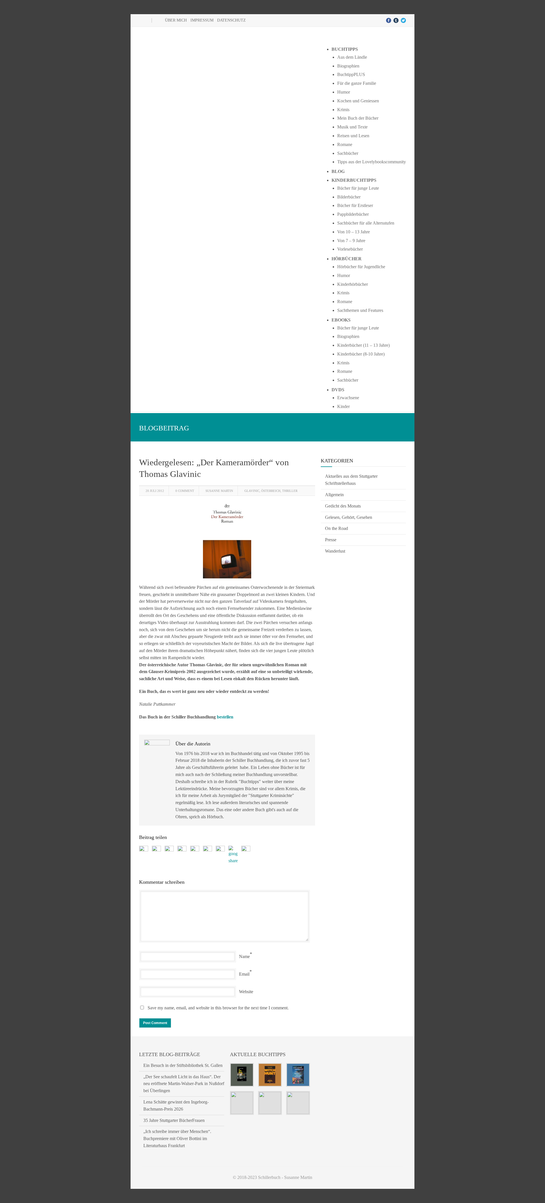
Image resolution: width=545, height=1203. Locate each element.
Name (244, 956)
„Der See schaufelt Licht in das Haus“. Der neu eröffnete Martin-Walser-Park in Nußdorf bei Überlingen (183, 1083)
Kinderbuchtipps (354, 180)
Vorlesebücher (350, 249)
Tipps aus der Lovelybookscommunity (371, 161)
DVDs (338, 389)
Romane (344, 144)
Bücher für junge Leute (358, 188)
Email (244, 974)
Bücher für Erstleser (355, 205)
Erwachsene (348, 397)
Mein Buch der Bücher (357, 118)
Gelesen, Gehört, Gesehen (348, 517)
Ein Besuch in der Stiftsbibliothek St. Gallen (183, 1065)
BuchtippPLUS (351, 74)
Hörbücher (347, 258)
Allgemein (334, 494)
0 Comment (184, 490)
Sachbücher (347, 153)
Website (246, 991)
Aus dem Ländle (352, 57)
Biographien (348, 66)
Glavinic (251, 490)
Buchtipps (345, 49)
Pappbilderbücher (353, 214)
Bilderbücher (348, 196)
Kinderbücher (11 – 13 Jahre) (363, 345)
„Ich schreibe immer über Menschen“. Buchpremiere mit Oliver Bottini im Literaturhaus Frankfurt (177, 1138)
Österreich (270, 490)
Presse (330, 539)
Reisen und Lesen (353, 135)
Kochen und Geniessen (358, 100)
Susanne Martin (219, 490)
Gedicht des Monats (343, 506)
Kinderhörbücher (352, 284)
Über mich (176, 20)
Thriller (289, 490)
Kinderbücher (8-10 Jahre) (361, 354)
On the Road (336, 528)
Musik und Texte (352, 126)
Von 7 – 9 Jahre (351, 240)
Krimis (343, 109)
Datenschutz (231, 20)
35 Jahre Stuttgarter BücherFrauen (174, 1120)
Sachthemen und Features (360, 310)
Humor (343, 92)
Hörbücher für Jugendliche (361, 266)
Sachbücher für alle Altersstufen (365, 223)
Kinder (343, 406)
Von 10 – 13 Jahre (353, 231)
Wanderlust (335, 551)
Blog (338, 171)
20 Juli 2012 (155, 490)
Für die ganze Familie (356, 83)
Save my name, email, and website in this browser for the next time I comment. (218, 1007)
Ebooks (341, 320)
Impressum (201, 20)
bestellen (225, 716)
